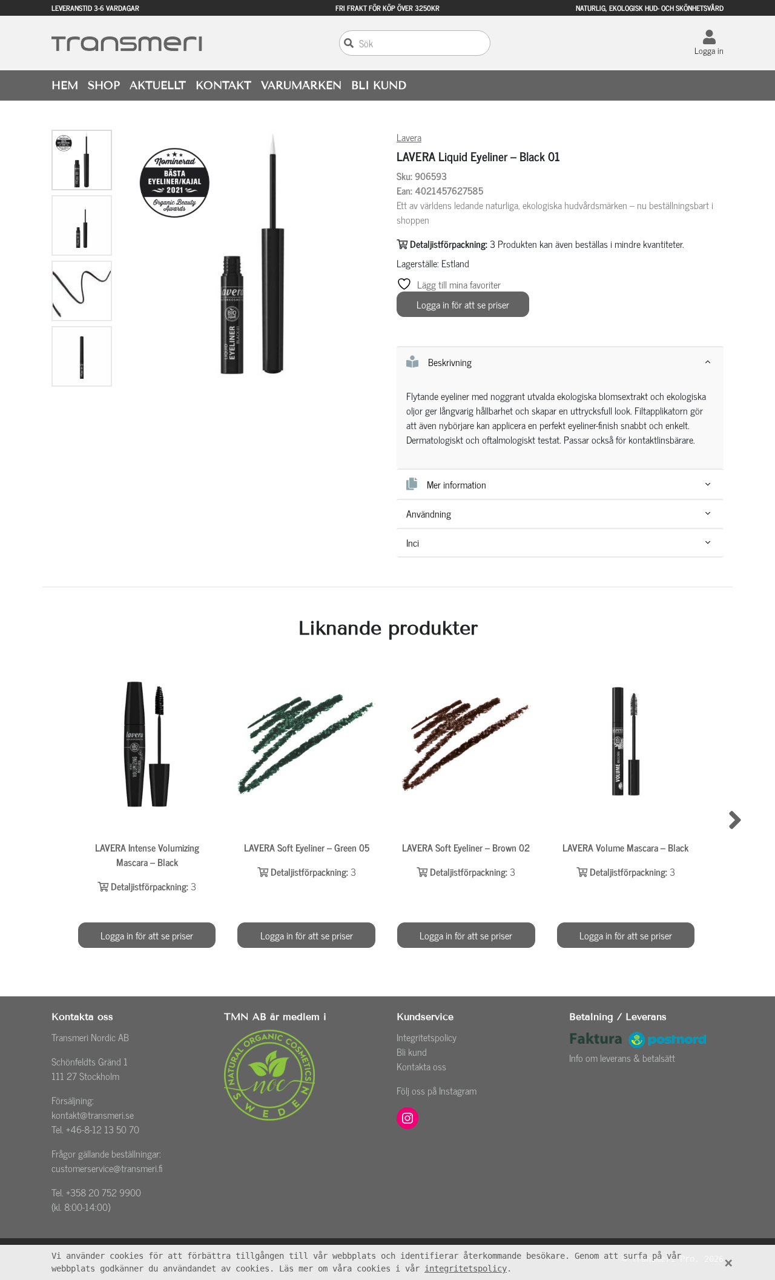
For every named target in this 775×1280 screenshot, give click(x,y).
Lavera (409, 137)
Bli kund (412, 1051)
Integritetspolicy (427, 1037)
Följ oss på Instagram (437, 1090)
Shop (104, 85)
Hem (64, 85)
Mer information (456, 484)
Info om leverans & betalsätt (622, 1057)
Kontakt (223, 85)
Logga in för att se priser (463, 304)
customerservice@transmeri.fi (107, 1168)
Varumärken (301, 85)
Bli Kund (378, 85)
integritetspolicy (465, 1268)
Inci (412, 542)
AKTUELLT (158, 85)
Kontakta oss (421, 1066)
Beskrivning (450, 362)
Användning (428, 513)
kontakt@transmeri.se (92, 1114)
